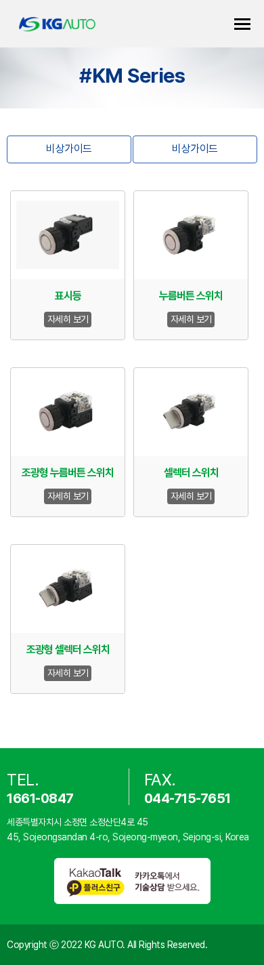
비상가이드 (69, 148)
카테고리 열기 (242, 24)
